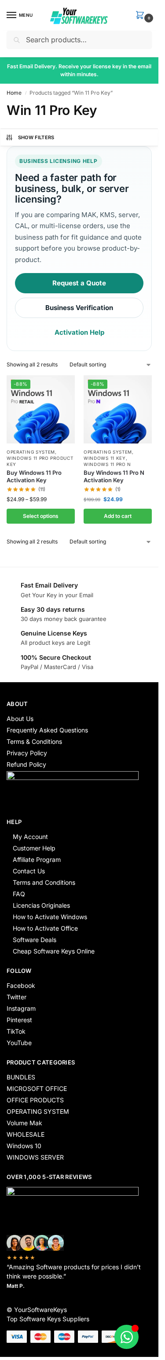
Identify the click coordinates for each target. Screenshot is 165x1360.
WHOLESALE (25, 1134)
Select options (41, 516)
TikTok (16, 1031)
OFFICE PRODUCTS (35, 1100)
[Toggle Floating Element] (126, 1337)
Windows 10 (24, 1145)
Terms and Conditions (44, 882)
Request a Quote (79, 283)
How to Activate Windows (50, 916)
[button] (142, 15)
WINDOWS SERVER (35, 1157)
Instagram (21, 1008)
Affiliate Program (37, 859)
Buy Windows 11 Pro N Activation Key (114, 476)
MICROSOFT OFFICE (37, 1088)
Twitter (16, 997)
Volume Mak (24, 1123)
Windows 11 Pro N (107, 464)
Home (14, 92)
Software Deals (34, 939)
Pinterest (19, 1020)
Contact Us (29, 871)
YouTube (19, 1042)
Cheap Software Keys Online (54, 951)
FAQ (19, 894)
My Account (30, 836)
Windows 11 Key (105, 458)
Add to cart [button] (118, 516)
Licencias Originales (41, 905)
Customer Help (34, 848)
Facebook (21, 985)
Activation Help (79, 332)
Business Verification (79, 307)
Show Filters (36, 137)
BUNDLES (21, 1077)
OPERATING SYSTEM (31, 452)
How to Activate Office (45, 928)
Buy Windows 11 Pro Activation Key (34, 476)
